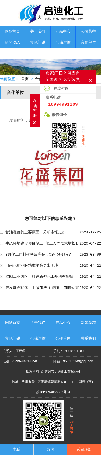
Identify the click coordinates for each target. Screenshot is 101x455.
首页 (25, 79)
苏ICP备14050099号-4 (53, 392)
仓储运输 (63, 42)
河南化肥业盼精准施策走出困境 (31, 265)
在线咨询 (60, 88)
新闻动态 (12, 42)
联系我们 (12, 53)
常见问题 (37, 42)
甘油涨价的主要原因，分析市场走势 (35, 232)
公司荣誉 (88, 31)
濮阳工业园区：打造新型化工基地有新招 (39, 277)
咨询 (50, 449)
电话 (16, 449)
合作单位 (88, 42)
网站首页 (12, 31)
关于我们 (37, 31)
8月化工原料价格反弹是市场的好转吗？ (38, 254)
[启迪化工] (50, 22)
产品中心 (63, 31)
